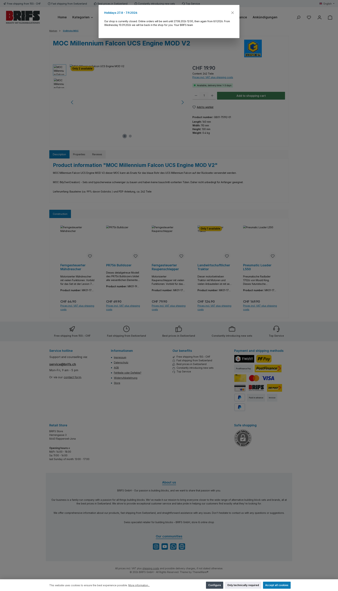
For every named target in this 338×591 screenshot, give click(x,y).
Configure (214, 585)
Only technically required (243, 585)
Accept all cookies (276, 585)
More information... (139, 585)
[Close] (232, 12)
